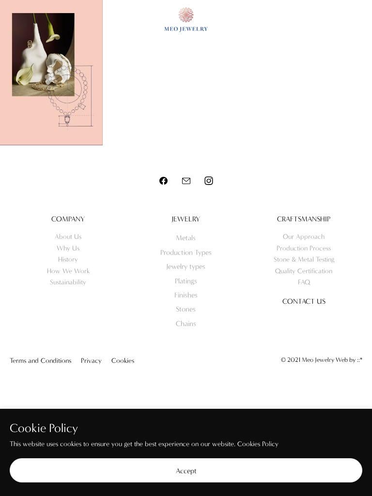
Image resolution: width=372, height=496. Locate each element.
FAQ (304, 282)
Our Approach (304, 236)
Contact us (304, 301)
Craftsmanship (303, 219)
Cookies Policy (258, 444)
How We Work (68, 271)
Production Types (186, 252)
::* (359, 359)
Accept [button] (186, 470)
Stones (186, 309)
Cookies (122, 360)
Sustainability (68, 282)
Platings (186, 281)
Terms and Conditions (40, 360)
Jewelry (185, 219)
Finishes (186, 295)
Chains (186, 323)
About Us (68, 236)
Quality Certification (303, 271)
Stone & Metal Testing (304, 259)
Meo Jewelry (186, 19)
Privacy (91, 360)
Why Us (68, 248)
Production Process (304, 248)
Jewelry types (185, 266)
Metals (186, 237)
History (68, 259)
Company (68, 219)
